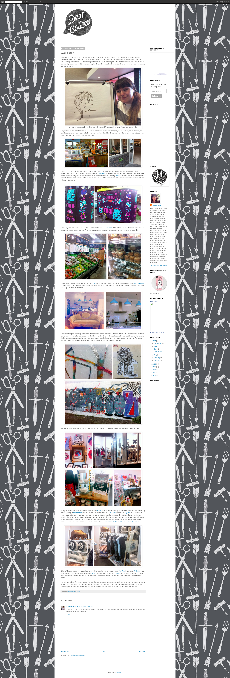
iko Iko (93, 573)
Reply (68, 614)
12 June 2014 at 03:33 (85, 606)
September (158, 343)
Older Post (141, 652)
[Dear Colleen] (157, 330)
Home (103, 652)
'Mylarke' (128, 513)
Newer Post (65, 652)
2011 (154, 369)
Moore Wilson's (138, 283)
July (155, 346)
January (157, 360)
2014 (154, 341)
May (155, 355)
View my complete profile (158, 265)
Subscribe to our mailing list (158, 85)
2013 (154, 364)
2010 (154, 372)
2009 (154, 375)
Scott (99, 510)
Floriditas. (109, 228)
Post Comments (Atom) (77, 655)
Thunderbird (102, 173)
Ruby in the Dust (72, 606)
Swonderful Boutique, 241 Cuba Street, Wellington (121, 522)
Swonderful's (77, 513)
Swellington (158, 351)
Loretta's (118, 176)
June (156, 349)
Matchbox (137, 571)
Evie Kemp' (112, 513)
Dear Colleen (154, 301)
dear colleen (157, 205)
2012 (154, 367)
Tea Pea (121, 571)
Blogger (118, 672)
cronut (94, 283)
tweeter (117, 573)
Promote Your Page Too (157, 332)
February (157, 358)
